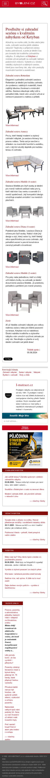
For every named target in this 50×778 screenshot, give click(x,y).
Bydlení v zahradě (10, 374)
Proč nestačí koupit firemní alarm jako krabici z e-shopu (12, 728)
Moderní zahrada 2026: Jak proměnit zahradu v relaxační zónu (23, 495)
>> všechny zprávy (9, 738)
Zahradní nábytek (10, 372)
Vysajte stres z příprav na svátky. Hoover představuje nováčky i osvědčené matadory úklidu (25, 521)
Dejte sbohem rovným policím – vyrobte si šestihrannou (22, 586)
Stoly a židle (24, 374)
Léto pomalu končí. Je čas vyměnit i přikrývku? (10, 659)
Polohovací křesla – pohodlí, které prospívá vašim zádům (22, 533)
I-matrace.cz (24, 385)
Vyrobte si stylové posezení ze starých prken (23, 569)
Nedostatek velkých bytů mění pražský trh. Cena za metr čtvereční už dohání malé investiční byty (12, 713)
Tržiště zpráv (33, 349)
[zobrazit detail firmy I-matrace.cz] (8, 395)
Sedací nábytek (25, 372)
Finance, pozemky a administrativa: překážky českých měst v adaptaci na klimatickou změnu (12, 616)
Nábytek (37, 372)
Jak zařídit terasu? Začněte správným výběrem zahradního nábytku (24, 478)
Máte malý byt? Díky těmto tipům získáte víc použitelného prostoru (23, 558)
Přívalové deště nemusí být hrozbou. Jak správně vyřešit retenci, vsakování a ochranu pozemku (12, 695)
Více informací (12, 125)
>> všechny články (37, 501)
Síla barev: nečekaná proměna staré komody (23, 574)
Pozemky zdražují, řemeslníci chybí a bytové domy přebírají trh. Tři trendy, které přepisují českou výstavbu (12, 675)
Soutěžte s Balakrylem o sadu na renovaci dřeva (24, 489)
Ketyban (32, 56)
